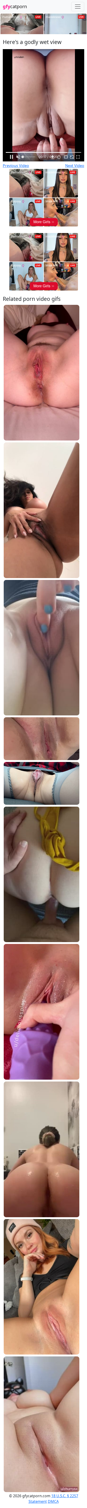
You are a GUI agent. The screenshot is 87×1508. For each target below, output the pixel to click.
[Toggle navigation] (77, 6)
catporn (15, 6)
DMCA (53, 1501)
